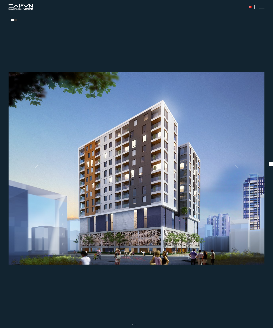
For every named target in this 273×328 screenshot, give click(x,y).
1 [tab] (134, 324)
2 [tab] (137, 324)
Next (237, 168)
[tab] (12, 20)
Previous (36, 168)
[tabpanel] (136, 168)
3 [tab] (140, 324)
